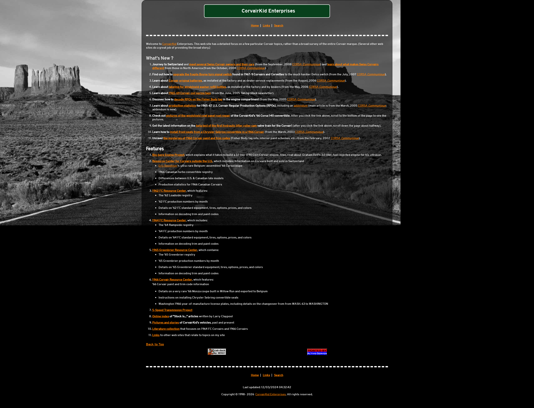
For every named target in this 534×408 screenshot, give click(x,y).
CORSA (306, 64)
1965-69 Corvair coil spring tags (190, 93)
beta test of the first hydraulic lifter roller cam (226, 125)
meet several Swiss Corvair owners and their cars (221, 64)
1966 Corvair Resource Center (172, 279)
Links (266, 25)
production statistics (182, 105)
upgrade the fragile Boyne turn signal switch (202, 74)
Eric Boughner (168, 165)
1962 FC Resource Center (169, 191)
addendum (301, 105)
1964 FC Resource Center (169, 220)
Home (255, 25)
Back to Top (155, 344)
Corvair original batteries (185, 80)
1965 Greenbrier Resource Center (174, 250)
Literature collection (166, 329)
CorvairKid (169, 44)
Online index (160, 316)
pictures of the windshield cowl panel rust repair (198, 115)
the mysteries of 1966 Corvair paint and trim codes (196, 138)
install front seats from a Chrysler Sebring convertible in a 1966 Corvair (217, 132)
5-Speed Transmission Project (172, 310)
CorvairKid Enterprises (270, 394)
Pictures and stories (165, 322)
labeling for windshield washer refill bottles (197, 87)
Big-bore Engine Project (168, 155)
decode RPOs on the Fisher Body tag (198, 99)
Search (278, 25)
